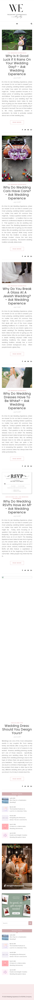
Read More (17, 122)
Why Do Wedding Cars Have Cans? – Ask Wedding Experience (17, 193)
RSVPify (23, 997)
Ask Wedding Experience (17, 53)
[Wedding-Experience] (17, 10)
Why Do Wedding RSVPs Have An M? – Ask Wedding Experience (17, 507)
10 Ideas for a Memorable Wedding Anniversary (18, 827)
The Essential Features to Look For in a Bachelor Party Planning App (18, 810)
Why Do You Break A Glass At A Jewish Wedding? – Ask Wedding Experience (17, 296)
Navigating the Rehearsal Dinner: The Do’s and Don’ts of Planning (18, 819)
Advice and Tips (12, 497)
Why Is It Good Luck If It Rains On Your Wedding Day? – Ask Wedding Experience (17, 65)
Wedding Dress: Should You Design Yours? (17, 729)
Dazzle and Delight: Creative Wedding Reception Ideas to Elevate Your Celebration (18, 836)
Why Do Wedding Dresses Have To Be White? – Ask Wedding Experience (17, 400)
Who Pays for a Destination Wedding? (18, 801)
